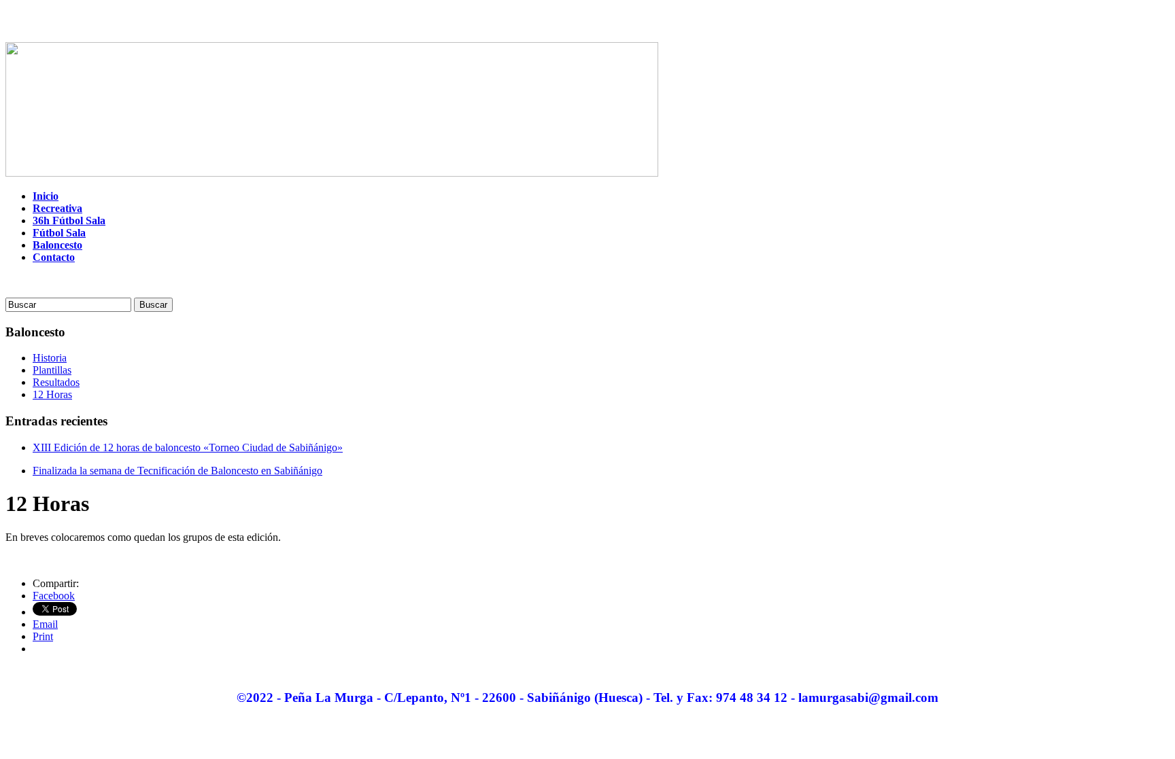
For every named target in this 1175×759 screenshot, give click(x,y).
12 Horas (52, 394)
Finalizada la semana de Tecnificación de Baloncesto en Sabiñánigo (177, 470)
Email (45, 624)
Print (43, 636)
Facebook (54, 595)
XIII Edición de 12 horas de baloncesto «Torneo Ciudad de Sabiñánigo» (188, 447)
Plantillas (52, 370)
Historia (50, 358)
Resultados (56, 382)
